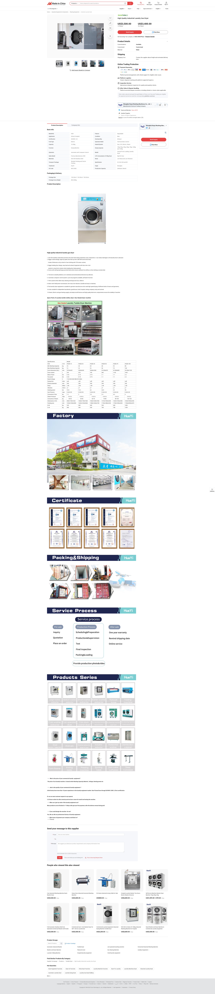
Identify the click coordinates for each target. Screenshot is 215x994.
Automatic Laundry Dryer (54, 973)
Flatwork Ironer (81, 950)
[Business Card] (165, 132)
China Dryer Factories (84, 969)
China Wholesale (100, 981)
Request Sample (150, 36)
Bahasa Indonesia (154, 983)
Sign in (166, 4)
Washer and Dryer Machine (54, 950)
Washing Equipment (74, 12)
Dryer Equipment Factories (55, 969)
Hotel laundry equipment (114, 953)
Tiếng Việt (146, 983)
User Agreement (117, 987)
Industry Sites (118, 981)
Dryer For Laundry (116, 969)
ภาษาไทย (135, 983)
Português (79, 983)
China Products (74, 981)
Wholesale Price (109, 981)
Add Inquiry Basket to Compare (81, 70)
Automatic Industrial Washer (54, 947)
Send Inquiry (130, 32)
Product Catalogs (70, 943)
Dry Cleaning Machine (113, 950)
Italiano (99, 983)
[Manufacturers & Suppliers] (56, 3)
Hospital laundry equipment (84, 953)
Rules (166, 8)
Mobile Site (143, 981)
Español (73, 983)
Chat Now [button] (157, 32)
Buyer (129, 8)
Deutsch (104, 983)
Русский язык (92, 983)
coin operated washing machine (116, 947)
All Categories (52, 8)
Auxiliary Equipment (143, 950)
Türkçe (140, 983)
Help (138, 8)
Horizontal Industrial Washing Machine (148, 947)
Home (48, 12)
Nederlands (110, 983)
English (68, 983)
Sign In (120, 117)
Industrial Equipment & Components (60, 12)
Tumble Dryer (80, 947)
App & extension (147, 8)
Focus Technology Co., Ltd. (96, 987)
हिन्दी (130, 983)
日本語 (125, 983)
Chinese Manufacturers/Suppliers (87, 981)
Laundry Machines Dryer (130, 969)
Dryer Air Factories (70, 969)
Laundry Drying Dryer (70, 973)
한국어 (121, 983)
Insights (150, 981)
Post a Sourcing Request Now (93, 857)
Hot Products (66, 981)
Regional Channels (127, 981)
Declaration (124, 987)
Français (86, 983)
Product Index (136, 981)
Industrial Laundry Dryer (86, 12)
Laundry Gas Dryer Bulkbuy (87, 973)
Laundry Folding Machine (53, 953)
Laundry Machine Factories (100, 969)
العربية (116, 983)
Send (59, 857)
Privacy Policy (132, 987)
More (48, 976)
